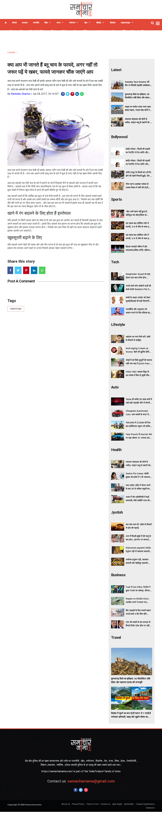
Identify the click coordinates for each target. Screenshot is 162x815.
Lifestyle (11, 52)
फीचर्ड (14, 22)
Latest (116, 70)
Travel (116, 637)
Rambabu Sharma (20, 93)
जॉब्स (132, 31)
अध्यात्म (99, 31)
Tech (115, 262)
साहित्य (142, 31)
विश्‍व (46, 22)
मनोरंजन (72, 22)
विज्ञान (54, 31)
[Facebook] (76, 790)
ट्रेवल (113, 31)
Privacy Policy (78, 804)
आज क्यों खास (10, 31)
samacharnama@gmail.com (81, 781)
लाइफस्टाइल (125, 22)
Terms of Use (92, 804)
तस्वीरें (123, 31)
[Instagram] (86, 790)
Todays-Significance (145, 804)
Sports (116, 199)
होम (5, 23)
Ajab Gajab (117, 804)
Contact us (105, 804)
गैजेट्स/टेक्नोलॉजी (36, 31)
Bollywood (119, 137)
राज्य (58, 22)
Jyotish (117, 512)
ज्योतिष (84, 31)
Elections (150, 808)
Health (116, 450)
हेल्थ (75, 31)
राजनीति (36, 22)
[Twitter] (81, 790)
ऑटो (63, 31)
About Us (66, 804)
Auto (115, 387)
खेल (85, 22)
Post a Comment (21, 281)
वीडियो (98, 22)
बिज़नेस (112, 22)
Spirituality (129, 804)
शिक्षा (22, 31)
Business (118, 575)
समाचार (25, 22)
